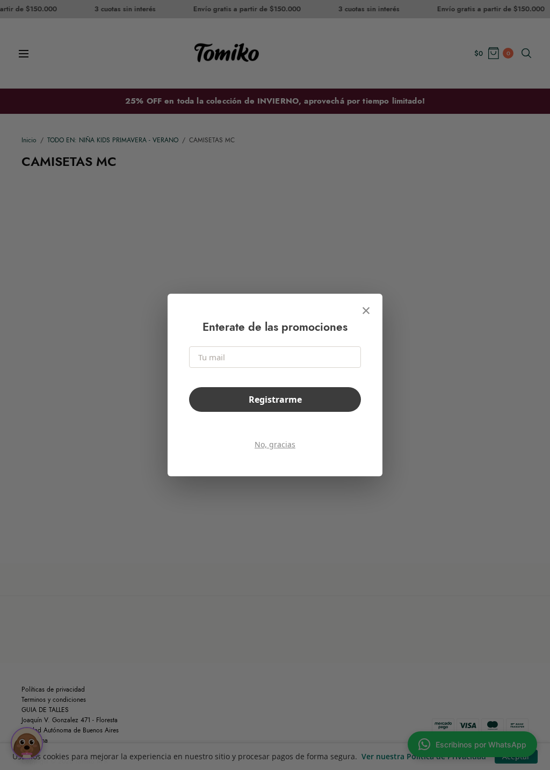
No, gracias (275, 444)
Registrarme (275, 399)
